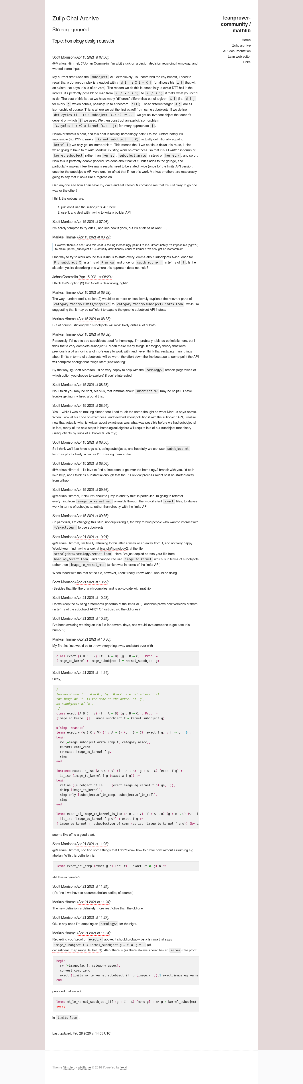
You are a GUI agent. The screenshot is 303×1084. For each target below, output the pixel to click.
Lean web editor (239, 56)
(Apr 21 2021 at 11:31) (93, 932)
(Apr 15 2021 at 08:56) (91, 463)
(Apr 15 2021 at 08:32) (93, 292)
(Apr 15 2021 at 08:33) (93, 318)
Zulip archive (241, 45)
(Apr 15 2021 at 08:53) (91, 384)
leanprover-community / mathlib (236, 24)
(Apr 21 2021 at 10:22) (91, 581)
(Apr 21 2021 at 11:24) (91, 886)
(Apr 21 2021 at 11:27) (91, 917)
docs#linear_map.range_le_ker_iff (76, 950)
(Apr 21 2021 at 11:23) (91, 843)
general (80, 29)
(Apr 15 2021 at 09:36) (91, 489)
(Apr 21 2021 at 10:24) (91, 618)
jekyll (123, 1067)
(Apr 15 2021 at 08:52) (93, 334)
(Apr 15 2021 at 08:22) (93, 237)
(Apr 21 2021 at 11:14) (91, 672)
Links (247, 61)
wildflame (84, 1067)
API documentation (237, 50)
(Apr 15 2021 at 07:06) (91, 57)
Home (246, 39)
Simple (68, 1067)
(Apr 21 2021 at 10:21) (91, 536)
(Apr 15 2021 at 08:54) (91, 405)
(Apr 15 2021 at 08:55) (91, 442)
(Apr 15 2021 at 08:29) (95, 276)
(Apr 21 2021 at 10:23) (91, 597)
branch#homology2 (114, 548)
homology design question (90, 40)
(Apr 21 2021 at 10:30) (93, 639)
